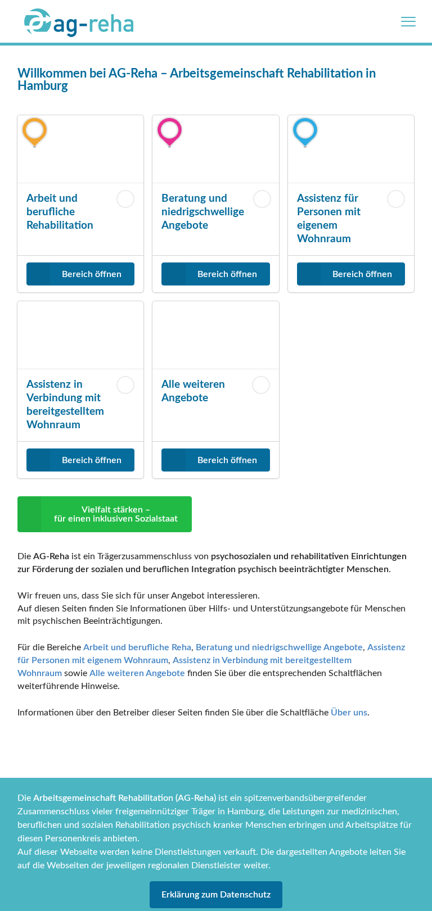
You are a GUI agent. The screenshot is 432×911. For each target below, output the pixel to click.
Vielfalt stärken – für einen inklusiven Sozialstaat (116, 514)
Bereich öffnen (92, 274)
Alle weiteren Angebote (137, 673)
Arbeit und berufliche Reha (137, 647)
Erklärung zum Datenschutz (216, 894)
